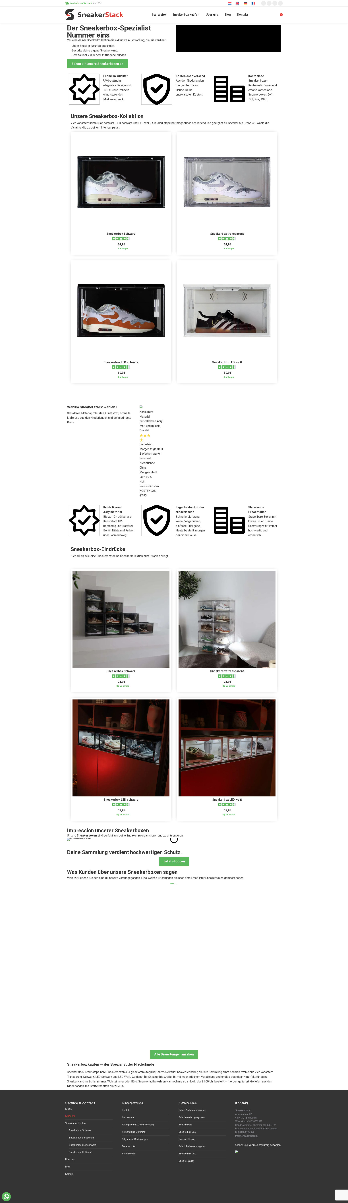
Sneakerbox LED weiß (227, 362)
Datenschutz (128, 1146)
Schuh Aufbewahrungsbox (192, 1110)
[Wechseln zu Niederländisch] (230, 3)
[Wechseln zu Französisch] (254, 3)
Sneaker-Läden (186, 1160)
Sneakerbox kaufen (75, 1123)
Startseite (70, 1116)
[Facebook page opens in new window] (269, 3)
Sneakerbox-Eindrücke (98, 549)
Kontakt (69, 1174)
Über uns (70, 1159)
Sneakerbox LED (187, 1131)
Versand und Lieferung (133, 1131)
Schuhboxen (185, 1124)
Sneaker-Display (187, 1139)
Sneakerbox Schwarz (121, 233)
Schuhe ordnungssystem (192, 1117)
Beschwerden (129, 1153)
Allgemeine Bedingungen (135, 1139)
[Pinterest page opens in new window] (274, 3)
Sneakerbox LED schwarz (121, 362)
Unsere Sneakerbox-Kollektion (107, 116)
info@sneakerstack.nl (246, 1135)
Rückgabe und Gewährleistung (138, 1124)
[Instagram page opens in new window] (263, 3)
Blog (67, 1166)
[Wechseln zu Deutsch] (246, 3)
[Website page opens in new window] (280, 3)
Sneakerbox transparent (227, 233)
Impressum (128, 1117)
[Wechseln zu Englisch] (238, 3)
